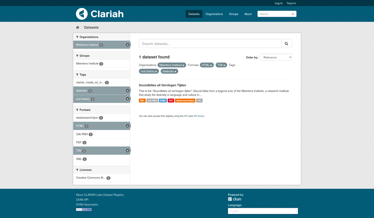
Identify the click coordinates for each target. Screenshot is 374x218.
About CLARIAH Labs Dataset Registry (100, 195)
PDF (171, 100)
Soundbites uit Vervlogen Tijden (162, 85)
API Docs (198, 115)
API (186, 115)
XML (142, 100)
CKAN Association (87, 204)
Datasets (194, 14)
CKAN (234, 199)
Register (291, 3)
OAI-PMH (152, 100)
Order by (252, 57)
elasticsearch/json (185, 100)
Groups (233, 14)
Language (234, 205)
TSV (199, 100)
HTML (163, 100)
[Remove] (183, 65)
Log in (279, 3)
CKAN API (82, 199)
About (248, 14)
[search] (286, 43)
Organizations (214, 14)
